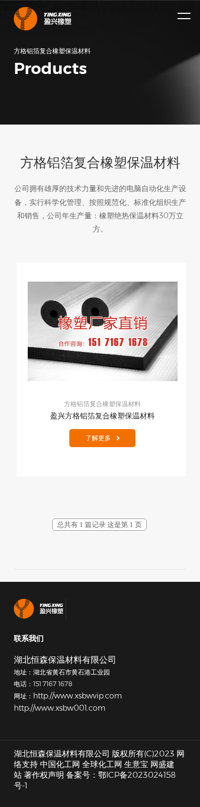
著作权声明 (44, 775)
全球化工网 (102, 764)
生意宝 (136, 764)
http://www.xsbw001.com (60, 708)
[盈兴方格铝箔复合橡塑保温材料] (103, 331)
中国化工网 (60, 764)
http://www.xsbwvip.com (77, 696)
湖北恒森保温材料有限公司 (62, 753)
